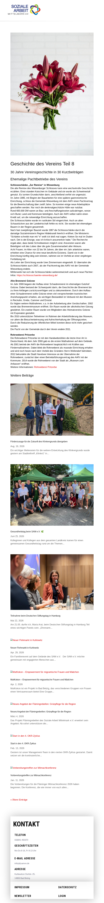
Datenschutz (67, 887)
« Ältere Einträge (18, 799)
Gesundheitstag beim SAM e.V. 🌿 (27, 531)
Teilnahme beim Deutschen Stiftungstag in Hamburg (35, 616)
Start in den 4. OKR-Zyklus (23, 743)
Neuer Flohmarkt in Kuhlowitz (24, 648)
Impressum (21, 887)
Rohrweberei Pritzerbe (45, 367)
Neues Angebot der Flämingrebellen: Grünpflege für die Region (40, 711)
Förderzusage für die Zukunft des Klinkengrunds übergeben (39, 441)
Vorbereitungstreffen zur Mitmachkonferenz (30, 775)
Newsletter (22, 896)
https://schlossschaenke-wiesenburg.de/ (37, 275)
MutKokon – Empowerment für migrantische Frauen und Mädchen (41, 679)
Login (62, 896)
